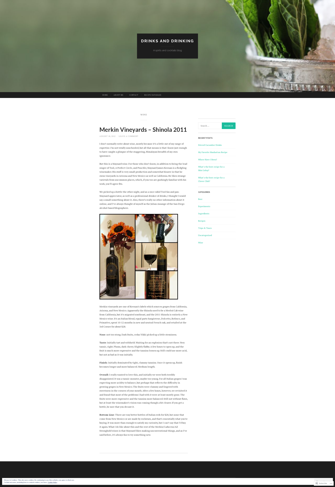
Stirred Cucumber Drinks (210, 145)
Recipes (201, 220)
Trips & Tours (205, 228)
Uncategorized (205, 235)
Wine (200, 242)
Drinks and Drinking (167, 41)
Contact (133, 95)
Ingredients (203, 213)
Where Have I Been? (207, 159)
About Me (118, 95)
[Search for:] (217, 125)
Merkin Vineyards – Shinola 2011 (143, 129)
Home (105, 95)
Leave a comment (128, 136)
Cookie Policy (52, 482)
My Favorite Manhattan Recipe (212, 152)
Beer (200, 199)
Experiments (204, 206)
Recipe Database (152, 95)
